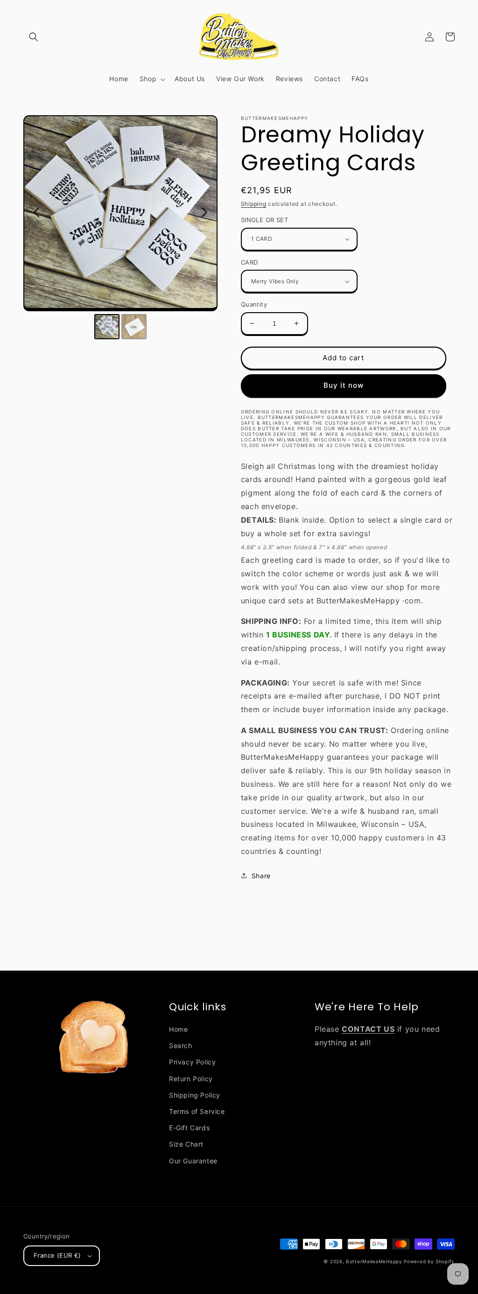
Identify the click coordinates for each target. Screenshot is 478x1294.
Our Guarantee (193, 1161)
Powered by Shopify (429, 1261)
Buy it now (343, 385)
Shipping (254, 203)
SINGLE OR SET (264, 220)
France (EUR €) (57, 1255)
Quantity (254, 304)
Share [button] (261, 876)
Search (180, 1045)
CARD (249, 262)
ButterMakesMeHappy (374, 1261)
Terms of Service (197, 1111)
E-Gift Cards (189, 1128)
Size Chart (186, 1144)
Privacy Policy (192, 1062)
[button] (33, 37)
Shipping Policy (194, 1095)
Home (178, 1029)
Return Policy (191, 1079)
